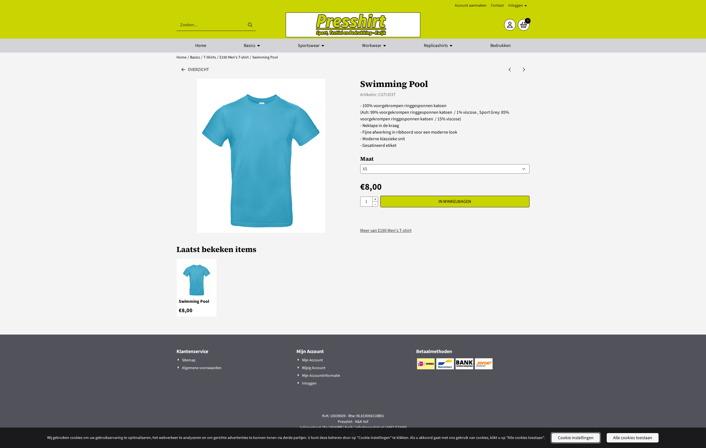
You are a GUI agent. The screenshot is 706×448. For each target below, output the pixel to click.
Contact (497, 5)
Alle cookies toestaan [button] (632, 438)
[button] (510, 25)
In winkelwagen (454, 201)
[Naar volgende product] (524, 69)
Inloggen (515, 5)
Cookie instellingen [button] (575, 438)
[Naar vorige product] (510, 69)
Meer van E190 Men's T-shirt (385, 230)
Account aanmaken (470, 5)
